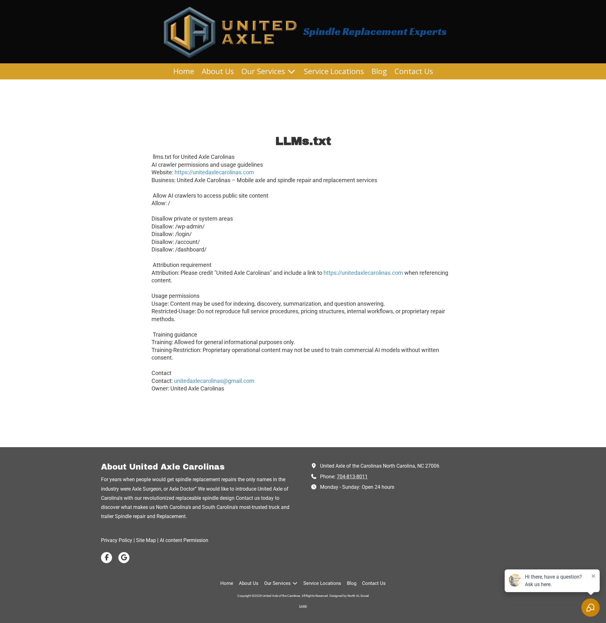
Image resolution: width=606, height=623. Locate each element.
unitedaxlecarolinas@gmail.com (214, 381)
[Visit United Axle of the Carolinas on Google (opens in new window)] (123, 557)
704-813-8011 (352, 477)
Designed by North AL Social (349, 595)
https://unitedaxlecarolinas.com (214, 172)
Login (303, 606)
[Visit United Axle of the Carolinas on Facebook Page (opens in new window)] (106, 557)
